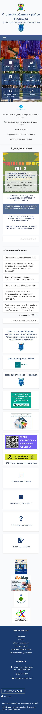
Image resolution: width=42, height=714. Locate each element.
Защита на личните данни (21, 649)
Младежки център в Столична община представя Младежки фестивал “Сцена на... (21, 176)
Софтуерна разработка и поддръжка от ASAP (20, 703)
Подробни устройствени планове (21, 134)
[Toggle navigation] (4, 38)
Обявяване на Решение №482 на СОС (20, 258)
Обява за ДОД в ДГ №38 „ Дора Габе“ (20, 286)
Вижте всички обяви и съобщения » (24, 321)
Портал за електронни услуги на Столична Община (21, 123)
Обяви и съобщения (21, 643)
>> (38, 315)
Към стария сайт (13, 691)
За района (21, 636)
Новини (21, 640)
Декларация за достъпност (21, 653)
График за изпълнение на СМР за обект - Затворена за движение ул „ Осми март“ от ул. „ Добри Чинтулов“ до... (21, 307)
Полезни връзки (21, 129)
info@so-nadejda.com (23, 678)
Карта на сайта (21, 646)
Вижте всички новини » (29, 239)
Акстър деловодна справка (21, 139)
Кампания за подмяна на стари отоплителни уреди (21, 116)
